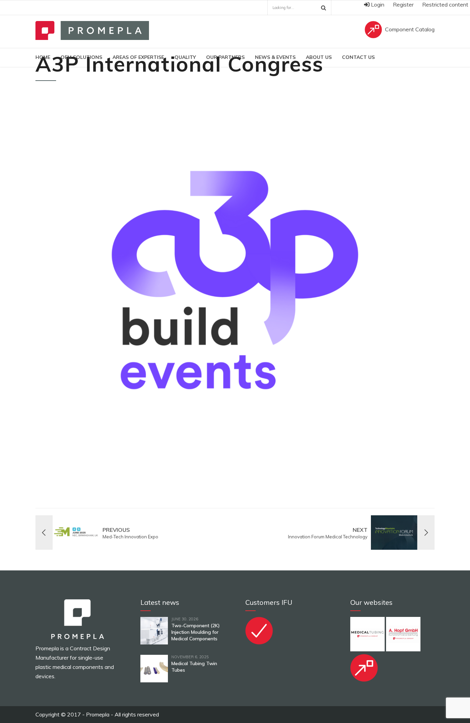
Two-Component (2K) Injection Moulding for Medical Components (195, 632)
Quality (185, 57)
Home (42, 57)
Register (403, 4)
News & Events (275, 57)
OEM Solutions (81, 57)
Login (377, 4)
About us (319, 57)
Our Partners (225, 57)
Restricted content (445, 4)
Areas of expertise (138, 57)
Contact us (358, 57)
